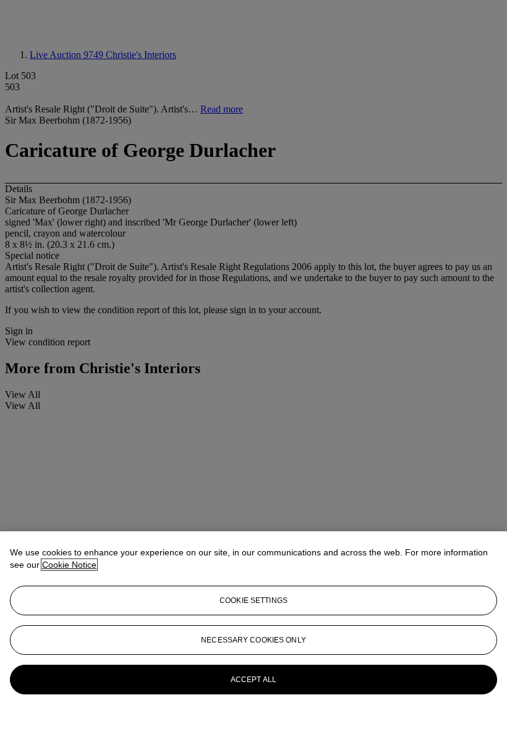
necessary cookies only (253, 640)
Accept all (253, 679)
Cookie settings (253, 600)
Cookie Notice (69, 565)
